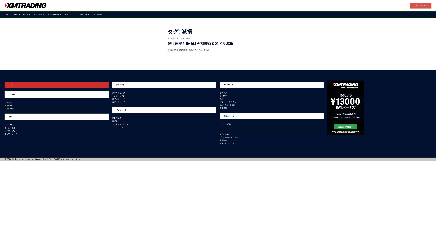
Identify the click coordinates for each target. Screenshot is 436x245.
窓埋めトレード (118, 99)
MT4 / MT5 (9, 125)
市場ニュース (84, 14)
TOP (6, 14)
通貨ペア (223, 93)
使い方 (25, 14)
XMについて (69, 14)
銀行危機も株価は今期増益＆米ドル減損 (200, 43)
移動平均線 (116, 118)
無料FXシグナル (11, 131)
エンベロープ (117, 127)
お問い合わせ (97, 14)
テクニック (38, 14)
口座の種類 (9, 108)
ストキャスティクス (120, 124)
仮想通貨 (223, 108)
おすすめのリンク (227, 143)
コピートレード (118, 102)
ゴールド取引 (10, 128)
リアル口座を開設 (420, 6)
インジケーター (53, 14)
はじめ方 (14, 14)
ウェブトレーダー (12, 134)
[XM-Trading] (26, 5)
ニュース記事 (225, 124)
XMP (222, 99)
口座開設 (8, 102)
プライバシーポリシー (229, 137)
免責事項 (223, 140)
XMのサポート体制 (227, 105)
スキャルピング (118, 93)
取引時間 (223, 96)
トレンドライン (118, 96)
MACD (115, 121)
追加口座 (8, 105)
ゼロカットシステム (228, 102)
